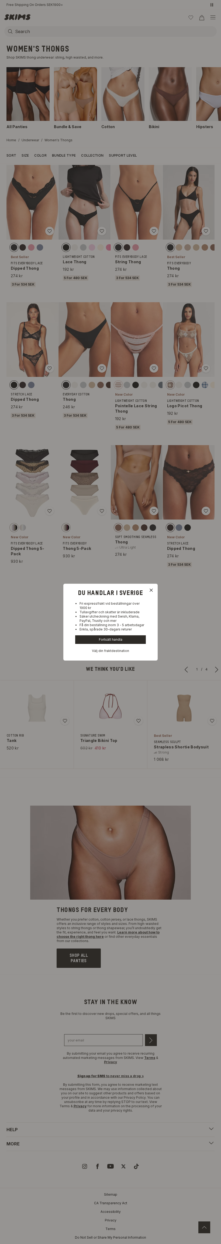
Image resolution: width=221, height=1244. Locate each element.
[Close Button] (151, 590)
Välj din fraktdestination (110, 651)
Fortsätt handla (110, 639)
